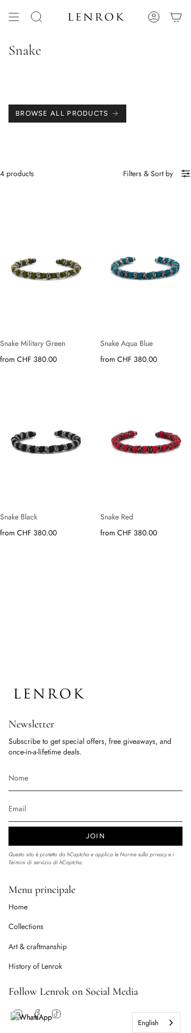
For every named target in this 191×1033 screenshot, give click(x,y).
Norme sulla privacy (143, 854)
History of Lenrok (35, 966)
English (148, 1023)
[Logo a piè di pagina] (48, 693)
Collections (26, 926)
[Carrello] (176, 17)
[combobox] (156, 1022)
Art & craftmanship (37, 946)
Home (18, 906)
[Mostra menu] (13, 17)
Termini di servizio (29, 862)
